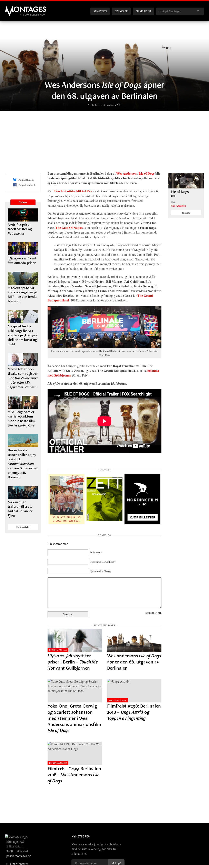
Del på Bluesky (26, 180)
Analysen (100, 11)
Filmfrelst (143, 11)
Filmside (186, 212)
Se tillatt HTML (153, 613)
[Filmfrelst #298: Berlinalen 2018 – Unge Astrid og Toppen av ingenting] (134, 690)
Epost (103, 562)
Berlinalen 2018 (58, 650)
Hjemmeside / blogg (100, 571)
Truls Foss (97, 105)
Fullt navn (96, 552)
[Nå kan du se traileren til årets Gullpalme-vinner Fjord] (23, 492)
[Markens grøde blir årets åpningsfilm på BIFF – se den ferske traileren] (23, 278)
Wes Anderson (126, 173)
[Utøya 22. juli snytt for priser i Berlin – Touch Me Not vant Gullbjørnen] (75, 640)
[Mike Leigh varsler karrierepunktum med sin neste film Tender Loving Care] (23, 402)
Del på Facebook (26, 185)
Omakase (121, 11)
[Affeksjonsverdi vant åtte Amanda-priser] (23, 248)
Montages (12, 8)
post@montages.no (18, 856)
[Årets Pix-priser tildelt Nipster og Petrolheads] (23, 215)
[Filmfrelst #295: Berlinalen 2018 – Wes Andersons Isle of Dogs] (75, 753)
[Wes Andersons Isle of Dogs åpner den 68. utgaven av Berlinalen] (134, 640)
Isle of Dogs (147, 173)
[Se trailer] (186, 187)
